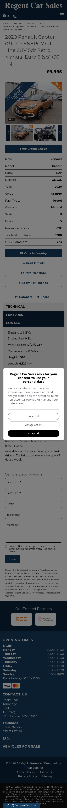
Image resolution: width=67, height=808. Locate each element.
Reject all (34, 416)
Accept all (33, 433)
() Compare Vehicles (23, 805)
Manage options (33, 424)
